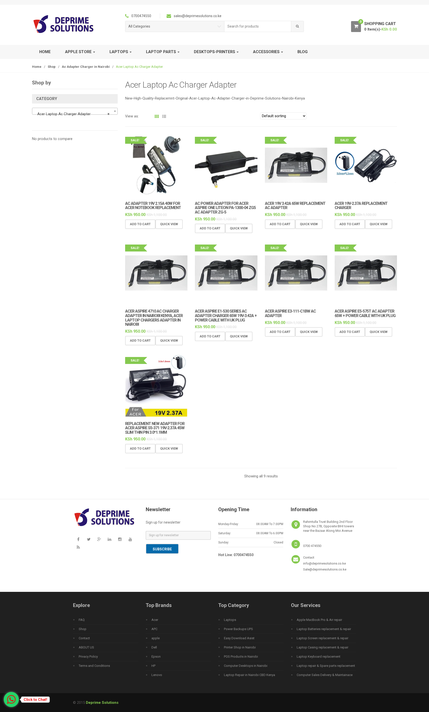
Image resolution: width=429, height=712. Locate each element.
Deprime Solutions (102, 702)
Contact (84, 638)
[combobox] (257, 26)
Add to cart (140, 224)
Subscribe (162, 549)
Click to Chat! (35, 699)
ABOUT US (86, 647)
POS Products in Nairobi (241, 656)
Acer (154, 620)
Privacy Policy (88, 656)
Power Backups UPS (238, 629)
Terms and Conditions (94, 666)
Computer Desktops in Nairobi (245, 666)
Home (45, 51)
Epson (156, 656)
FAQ (82, 620)
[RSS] (78, 547)
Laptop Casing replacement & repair (322, 647)
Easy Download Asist (239, 638)
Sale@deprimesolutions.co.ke (324, 569)
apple (155, 638)
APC (154, 629)
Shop (52, 67)
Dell (154, 647)
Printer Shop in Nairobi (240, 647)
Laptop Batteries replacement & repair (324, 629)
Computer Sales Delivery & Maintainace (325, 675)
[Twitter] (89, 539)
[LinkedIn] (109, 539)
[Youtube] (130, 539)
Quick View (169, 224)
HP (153, 666)
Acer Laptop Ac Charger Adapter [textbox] (73, 114)
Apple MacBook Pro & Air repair (319, 620)
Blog (302, 51)
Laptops (230, 620)
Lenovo (156, 675)
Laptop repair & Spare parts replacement (326, 666)
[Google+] (99, 539)
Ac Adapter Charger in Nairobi (86, 67)
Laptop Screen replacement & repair (322, 638)
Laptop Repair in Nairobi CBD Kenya (249, 675)
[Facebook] (78, 539)
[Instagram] (120, 539)
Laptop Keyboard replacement (318, 656)
